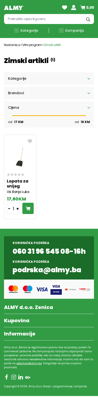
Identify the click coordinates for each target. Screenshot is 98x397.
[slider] (10, 116)
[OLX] (27, 377)
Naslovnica (12, 45)
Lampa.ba (80, 386)
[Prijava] (73, 7)
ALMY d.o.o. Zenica (28, 307)
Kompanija (74, 30)
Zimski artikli (52, 45)
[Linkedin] (20, 377)
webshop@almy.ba (29, 363)
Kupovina (16, 320)
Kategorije (29, 30)
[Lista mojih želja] (64, 7)
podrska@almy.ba (47, 270)
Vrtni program (32, 45)
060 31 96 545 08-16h (49, 251)
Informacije (19, 333)
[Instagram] (13, 377)
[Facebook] (6, 377)
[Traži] (88, 19)
